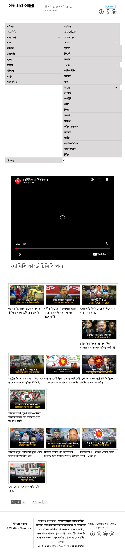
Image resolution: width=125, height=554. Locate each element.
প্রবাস (66, 104)
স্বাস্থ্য (66, 81)
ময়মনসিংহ (12, 81)
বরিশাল (10, 70)
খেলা (66, 43)
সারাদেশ (11, 37)
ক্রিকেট (67, 53)
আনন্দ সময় (70, 37)
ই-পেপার (110, 6)
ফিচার (67, 65)
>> (46, 502)
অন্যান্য (67, 59)
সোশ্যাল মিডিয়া (71, 143)
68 (34, 502)
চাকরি (67, 115)
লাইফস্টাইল (70, 70)
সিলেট (10, 65)
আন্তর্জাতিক (70, 32)
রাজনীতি (11, 32)
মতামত (67, 132)
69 (40, 502)
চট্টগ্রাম (10, 48)
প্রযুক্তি (67, 137)
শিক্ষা (66, 109)
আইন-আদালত (71, 126)
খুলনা (9, 59)
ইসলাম (67, 93)
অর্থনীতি (67, 98)
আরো (67, 87)
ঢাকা (9, 42)
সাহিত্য (67, 121)
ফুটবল (67, 48)
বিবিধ (66, 154)
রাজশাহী (11, 53)
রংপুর (9, 76)
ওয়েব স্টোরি (69, 149)
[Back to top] (120, 547)
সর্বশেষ (10, 26)
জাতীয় (67, 26)
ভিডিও (10, 160)
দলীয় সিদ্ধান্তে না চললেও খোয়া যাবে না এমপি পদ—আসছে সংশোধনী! (60, 312)
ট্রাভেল (67, 76)
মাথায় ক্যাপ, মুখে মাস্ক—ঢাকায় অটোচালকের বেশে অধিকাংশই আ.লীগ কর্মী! (24, 417)
